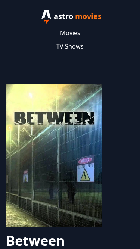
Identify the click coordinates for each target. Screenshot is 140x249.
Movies (70, 33)
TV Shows (70, 46)
